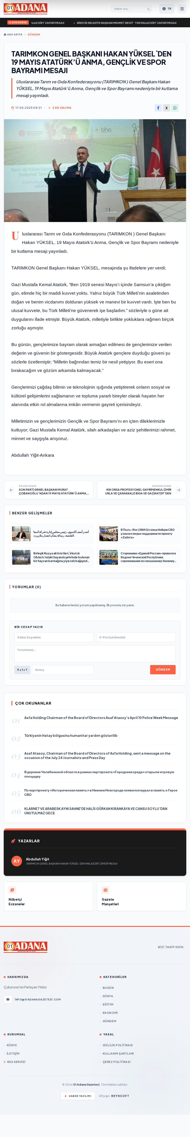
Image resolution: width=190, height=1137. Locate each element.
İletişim (13, 1053)
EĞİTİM (108, 1004)
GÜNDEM (34, 34)
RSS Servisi (16, 1062)
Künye (12, 1045)
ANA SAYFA (14, 34)
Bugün (108, 988)
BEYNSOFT (120, 1096)
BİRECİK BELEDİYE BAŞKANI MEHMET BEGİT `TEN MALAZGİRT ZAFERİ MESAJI (117, 22)
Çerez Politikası (116, 1062)
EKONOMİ (110, 1013)
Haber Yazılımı (80, 1096)
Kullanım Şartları (118, 1053)
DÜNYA (108, 996)
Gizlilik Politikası (118, 1045)
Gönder (163, 669)
